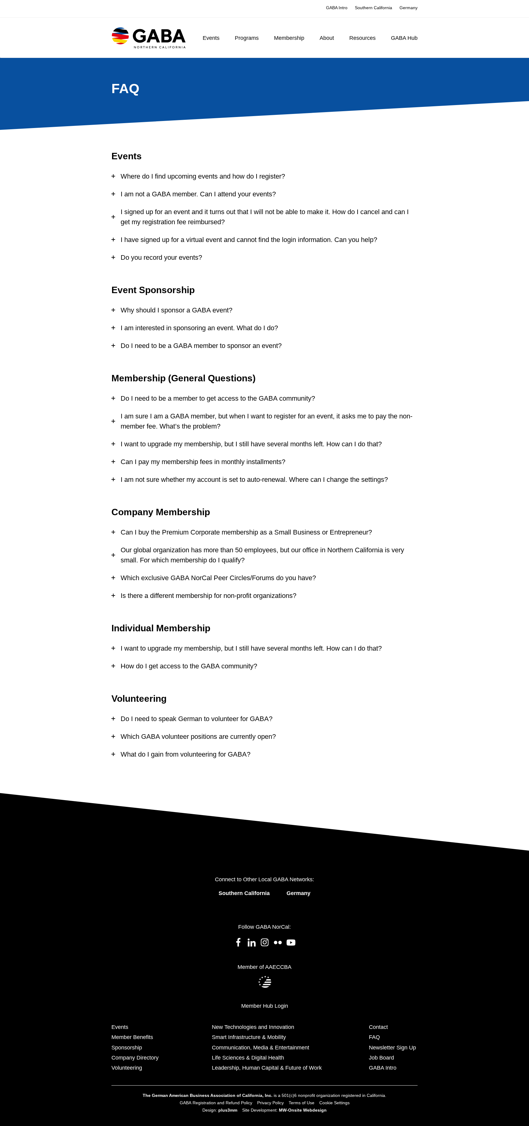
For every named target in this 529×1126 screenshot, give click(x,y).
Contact (378, 1027)
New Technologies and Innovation (253, 1027)
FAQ (374, 1037)
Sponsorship (126, 1048)
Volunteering (126, 1068)
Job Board (381, 1058)
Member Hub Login (264, 1006)
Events (119, 1027)
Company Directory (135, 1058)
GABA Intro (382, 1068)
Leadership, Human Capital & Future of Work (267, 1068)
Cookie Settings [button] (334, 1102)
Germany (298, 893)
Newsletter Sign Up (392, 1048)
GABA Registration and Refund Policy (216, 1102)
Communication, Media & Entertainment (260, 1048)
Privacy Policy (270, 1102)
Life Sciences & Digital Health (248, 1058)
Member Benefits (132, 1037)
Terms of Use (301, 1102)
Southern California (244, 893)
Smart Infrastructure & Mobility (249, 1037)
